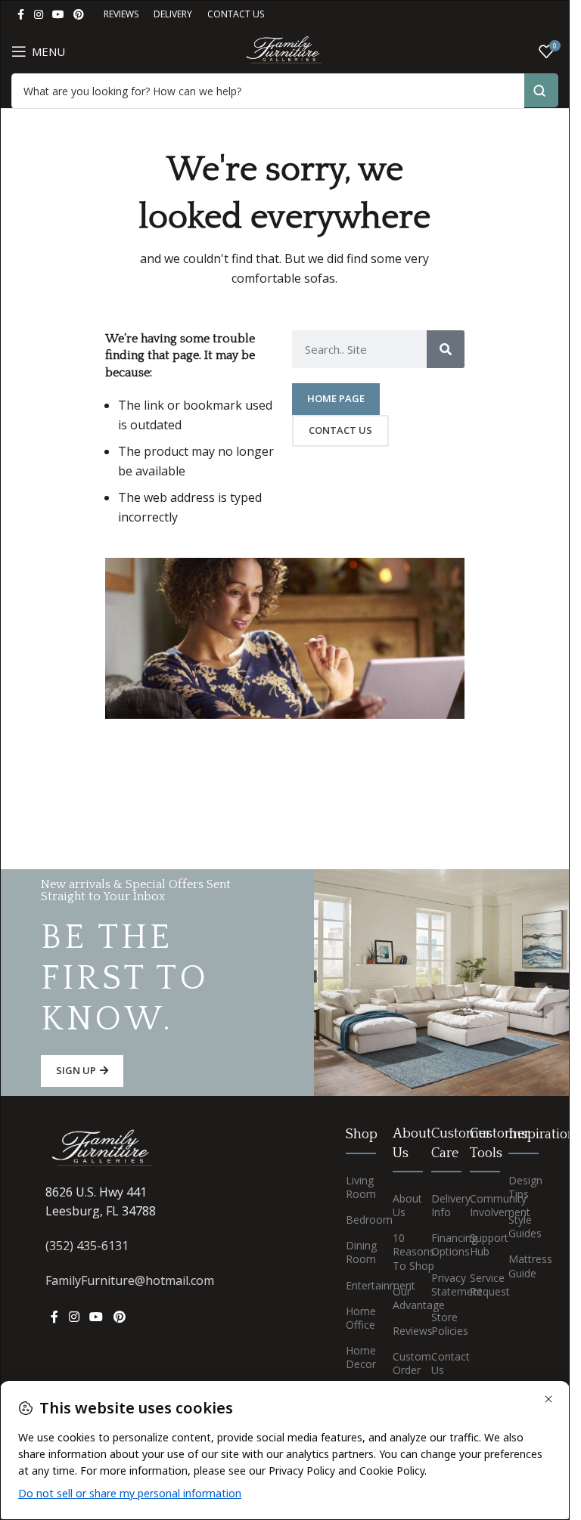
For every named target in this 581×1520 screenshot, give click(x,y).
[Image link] (102, 1149)
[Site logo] (284, 50)
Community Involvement (478, 1205)
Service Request (478, 1285)
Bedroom (358, 1219)
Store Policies (439, 1324)
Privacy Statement (439, 1285)
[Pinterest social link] (79, 15)
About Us (401, 1205)
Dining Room (358, 1252)
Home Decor (358, 1357)
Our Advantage (401, 1298)
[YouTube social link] (58, 15)
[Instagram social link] (39, 15)
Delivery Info (439, 1205)
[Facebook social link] (20, 15)
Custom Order (401, 1363)
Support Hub (478, 1244)
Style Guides (516, 1226)
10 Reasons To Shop (401, 1251)
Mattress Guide (516, 1266)
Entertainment (358, 1285)
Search (541, 90)
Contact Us (439, 1363)
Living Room (358, 1187)
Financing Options (439, 1244)
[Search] (445, 349)
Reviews (401, 1330)
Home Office (358, 1318)
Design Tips (516, 1187)
